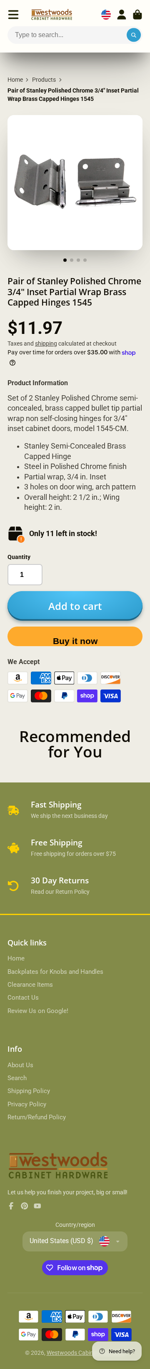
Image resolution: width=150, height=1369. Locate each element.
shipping (46, 343)
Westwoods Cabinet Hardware (86, 1352)
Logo (51, 14)
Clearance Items (30, 984)
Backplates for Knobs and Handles (55, 971)
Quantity (19, 557)
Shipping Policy (29, 1091)
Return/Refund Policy (37, 1117)
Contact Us (23, 997)
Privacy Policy (27, 1104)
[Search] (134, 35)
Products (44, 79)
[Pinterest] (24, 1206)
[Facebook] (11, 1206)
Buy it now (75, 641)
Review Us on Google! (38, 1011)
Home (15, 79)
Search (17, 1078)
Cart (137, 15)
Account (122, 15)
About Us (20, 1065)
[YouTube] (37, 1206)
